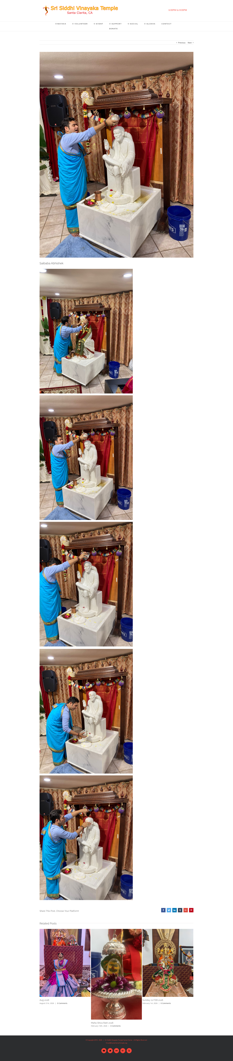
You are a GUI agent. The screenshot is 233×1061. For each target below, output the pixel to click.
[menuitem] (63, 23)
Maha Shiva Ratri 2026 (102, 1023)
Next (190, 42)
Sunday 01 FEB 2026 (152, 1000)
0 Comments (62, 1003)
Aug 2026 (44, 1000)
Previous (181, 42)
